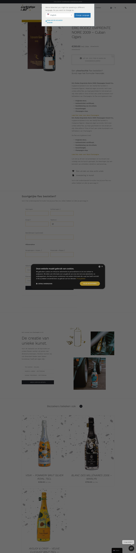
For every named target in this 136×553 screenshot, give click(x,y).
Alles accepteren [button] (89, 283)
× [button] (102, 266)
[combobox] (99, 267)
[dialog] (68, 276)
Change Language (82, 15)
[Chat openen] (131, 548)
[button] (44, 284)
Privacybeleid (81, 278)
